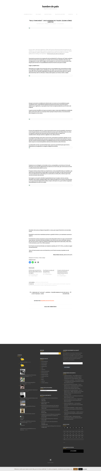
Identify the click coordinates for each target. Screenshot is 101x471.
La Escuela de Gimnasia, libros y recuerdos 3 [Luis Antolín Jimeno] (73, 405)
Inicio (42, 377)
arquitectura (37, 282)
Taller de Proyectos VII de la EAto (50, 285)
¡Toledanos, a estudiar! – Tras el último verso (73, 380)
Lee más (85, 469)
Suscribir (67, 367)
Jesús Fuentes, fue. (45, 402)
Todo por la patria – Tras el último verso (72, 375)
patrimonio (46, 282)
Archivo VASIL (44, 363)
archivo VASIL (48, 14)
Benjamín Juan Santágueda (51, 23)
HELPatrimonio (44, 372)
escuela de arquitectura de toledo (58, 283)
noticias (43, 381)
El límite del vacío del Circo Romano (55, 53)
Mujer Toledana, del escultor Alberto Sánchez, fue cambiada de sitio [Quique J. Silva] (73, 393)
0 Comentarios (61, 23)
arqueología (44, 364)
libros (42, 379)
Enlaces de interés (60, 14)
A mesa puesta (44, 361)
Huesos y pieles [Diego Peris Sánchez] (49, 418)
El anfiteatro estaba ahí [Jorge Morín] (48, 271)
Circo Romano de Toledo (39, 283)
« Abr (64, 442)
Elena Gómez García (48, 283)
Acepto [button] (75, 469)
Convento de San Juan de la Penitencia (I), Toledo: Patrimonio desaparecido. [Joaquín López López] (73, 387)
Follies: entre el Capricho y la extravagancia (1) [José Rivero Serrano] (73, 409)
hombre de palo (50, 6)
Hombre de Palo (28, 14)
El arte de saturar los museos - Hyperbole (73, 398)
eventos (70, 14)
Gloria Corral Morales (68, 403)
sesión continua (44, 382)
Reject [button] (80, 469)
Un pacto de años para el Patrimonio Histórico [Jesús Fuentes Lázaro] (63, 272)
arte (42, 368)
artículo (41, 282)
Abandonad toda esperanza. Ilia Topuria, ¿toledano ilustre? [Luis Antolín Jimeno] (73, 418)
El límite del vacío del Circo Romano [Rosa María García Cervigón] (35, 272)
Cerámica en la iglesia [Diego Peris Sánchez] (51, 426)
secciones (38, 14)
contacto (43, 369)
